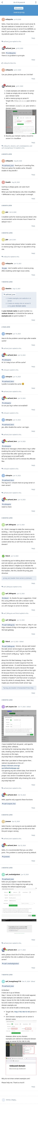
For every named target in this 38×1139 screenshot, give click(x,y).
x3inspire (7, 360)
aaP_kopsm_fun (10, 804)
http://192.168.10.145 (22, 1012)
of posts (18, 2)
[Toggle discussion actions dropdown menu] (36, 2)
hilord (6, 598)
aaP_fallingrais (9, 625)
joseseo (7, 857)
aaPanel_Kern (9, 381)
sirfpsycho (12, 53)
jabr (5, 268)
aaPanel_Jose (9, 166)
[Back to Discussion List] (2, 2)
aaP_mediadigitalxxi (11, 964)
